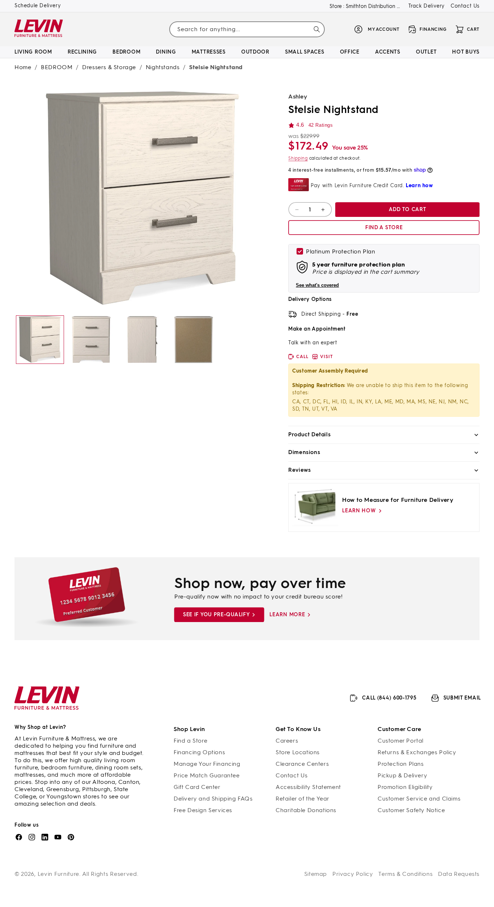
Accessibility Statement (308, 787)
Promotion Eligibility (405, 787)
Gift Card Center (197, 787)
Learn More (287, 615)
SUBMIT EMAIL (462, 698)
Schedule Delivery (37, 6)
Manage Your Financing (207, 763)
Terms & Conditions (405, 873)
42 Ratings (320, 125)
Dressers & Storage (109, 67)
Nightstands (163, 67)
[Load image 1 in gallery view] (40, 339)
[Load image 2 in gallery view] (91, 339)
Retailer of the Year (302, 798)
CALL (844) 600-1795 (389, 698)
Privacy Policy (352, 873)
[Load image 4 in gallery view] (193, 339)
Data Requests (459, 873)
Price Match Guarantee (207, 775)
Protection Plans (401, 763)
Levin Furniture (59, 873)
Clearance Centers (302, 763)
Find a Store (190, 740)
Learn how (359, 511)
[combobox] (247, 29)
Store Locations (298, 752)
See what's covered (317, 285)
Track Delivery (426, 6)
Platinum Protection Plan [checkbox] (340, 251)
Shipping (298, 158)
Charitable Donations (306, 810)
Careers (287, 740)
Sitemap (315, 873)
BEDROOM (56, 67)
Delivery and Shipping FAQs (213, 798)
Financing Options (199, 752)
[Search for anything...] (317, 29)
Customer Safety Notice (411, 810)
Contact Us (465, 6)
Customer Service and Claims (419, 798)
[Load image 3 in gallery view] (142, 339)
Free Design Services (203, 810)
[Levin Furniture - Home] (39, 29)
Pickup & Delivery (402, 775)
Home (22, 67)
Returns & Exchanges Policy (417, 752)
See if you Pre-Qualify (216, 615)
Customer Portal (400, 740)
